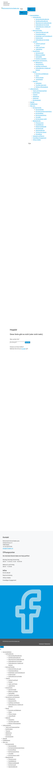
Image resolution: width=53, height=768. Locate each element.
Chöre (37, 75)
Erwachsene (36, 51)
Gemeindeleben (34, 15)
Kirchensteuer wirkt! (41, 119)
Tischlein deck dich (41, 85)
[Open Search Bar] (21, 9)
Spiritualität (39, 57)
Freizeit (38, 45)
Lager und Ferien (40, 47)
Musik (34, 72)
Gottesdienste (37, 17)
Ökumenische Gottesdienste (43, 23)
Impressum (41, 643)
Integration (39, 83)
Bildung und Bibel (40, 55)
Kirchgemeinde (37, 107)
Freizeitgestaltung (41, 34)
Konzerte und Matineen (42, 74)
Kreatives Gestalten (41, 58)
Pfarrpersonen (40, 123)
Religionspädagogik (41, 126)
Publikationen (33, 104)
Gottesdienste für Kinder (42, 25)
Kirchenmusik (39, 128)
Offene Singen (40, 77)
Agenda (32, 102)
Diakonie (35, 81)
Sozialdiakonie (39, 124)
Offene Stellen (37, 140)
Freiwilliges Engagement (39, 138)
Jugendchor (39, 49)
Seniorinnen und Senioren (40, 60)
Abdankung (36, 96)
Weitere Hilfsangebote (42, 87)
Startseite (5, 2)
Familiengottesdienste (42, 21)
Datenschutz (47, 643)
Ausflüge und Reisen (41, 66)
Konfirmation (36, 92)
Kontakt (23, 348)
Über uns (32, 106)
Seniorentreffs (40, 64)
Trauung (35, 94)
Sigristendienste (40, 130)
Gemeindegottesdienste (42, 19)
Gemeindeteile (40, 109)
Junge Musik (39, 79)
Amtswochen (6, 5)
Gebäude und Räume (38, 136)
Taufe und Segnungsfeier (40, 91)
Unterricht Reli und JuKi (42, 32)
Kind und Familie (37, 30)
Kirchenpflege (39, 113)
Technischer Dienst (41, 132)
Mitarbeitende (6, 3)
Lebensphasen (34, 89)
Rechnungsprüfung (41, 115)
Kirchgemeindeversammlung (44, 111)
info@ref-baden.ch (8, 548)
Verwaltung (39, 134)
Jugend (35, 42)
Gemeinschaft (39, 53)
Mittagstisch (39, 62)
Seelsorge (35, 98)
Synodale (38, 117)
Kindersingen (39, 38)
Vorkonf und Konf (40, 43)
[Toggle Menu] (27, 12)
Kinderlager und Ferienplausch (44, 36)
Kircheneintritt (37, 100)
